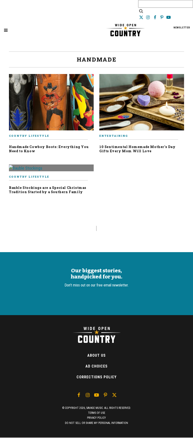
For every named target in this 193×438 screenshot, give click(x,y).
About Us (96, 355)
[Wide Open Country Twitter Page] (141, 17)
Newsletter (181, 27)
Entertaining (113, 135)
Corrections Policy (96, 377)
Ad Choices (96, 366)
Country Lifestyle (29, 135)
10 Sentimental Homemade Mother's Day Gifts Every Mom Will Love (137, 149)
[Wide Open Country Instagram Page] (148, 17)
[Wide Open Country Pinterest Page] (162, 17)
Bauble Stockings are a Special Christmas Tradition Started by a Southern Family (47, 189)
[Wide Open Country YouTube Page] (169, 17)
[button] (6, 30)
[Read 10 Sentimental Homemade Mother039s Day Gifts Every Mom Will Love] (141, 104)
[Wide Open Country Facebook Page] (155, 17)
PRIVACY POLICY (96, 417)
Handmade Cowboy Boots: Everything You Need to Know (48, 149)
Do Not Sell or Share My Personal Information (96, 423)
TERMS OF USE (96, 413)
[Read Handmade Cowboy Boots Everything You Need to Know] (51, 104)
